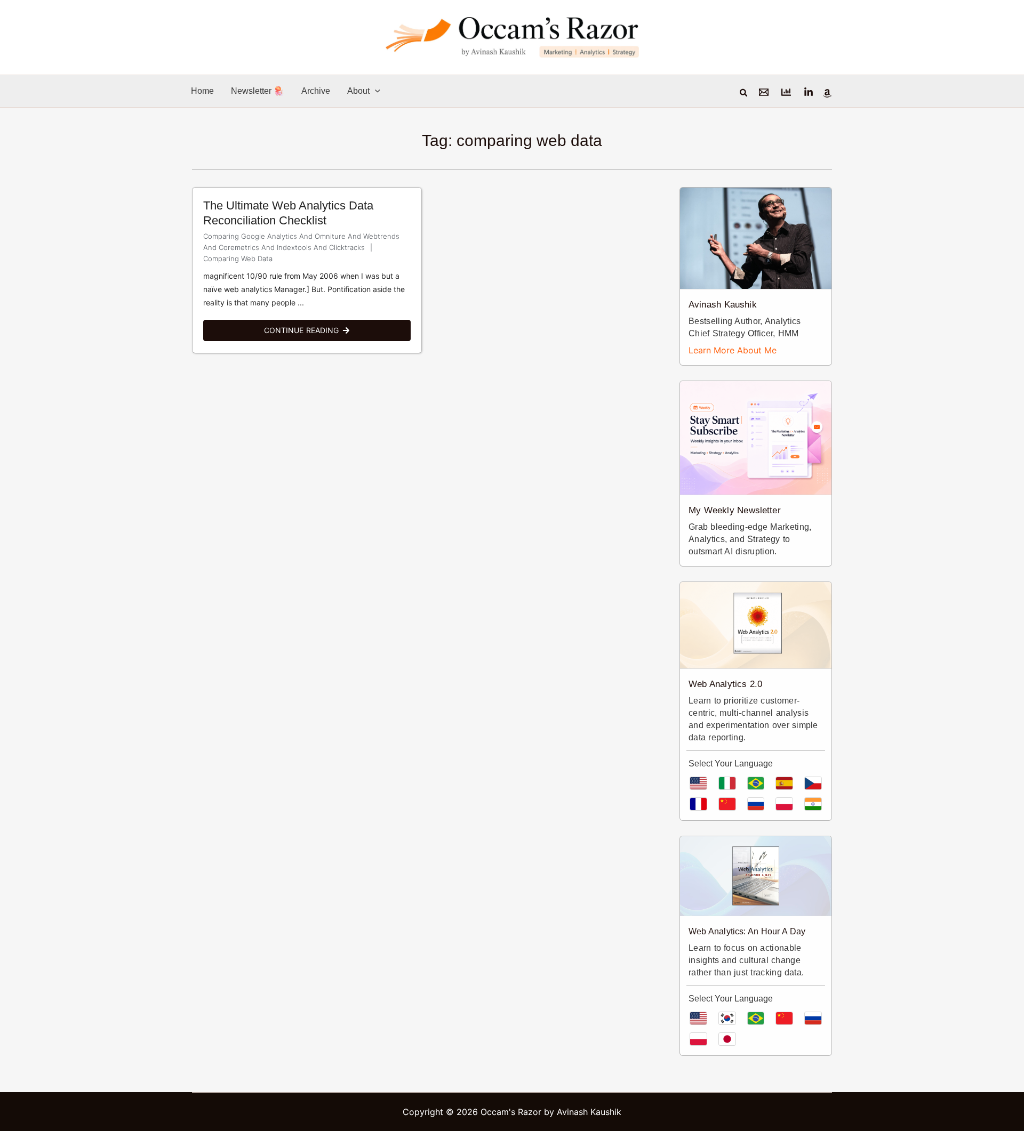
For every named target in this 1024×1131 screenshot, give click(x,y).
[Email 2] (786, 92)
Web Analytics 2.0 (725, 684)
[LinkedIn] (808, 92)
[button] (375, 91)
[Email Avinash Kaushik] (764, 92)
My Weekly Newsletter (735, 510)
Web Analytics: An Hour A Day (747, 931)
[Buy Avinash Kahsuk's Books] (827, 93)
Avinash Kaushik (723, 305)
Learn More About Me (733, 350)
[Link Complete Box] (307, 270)
